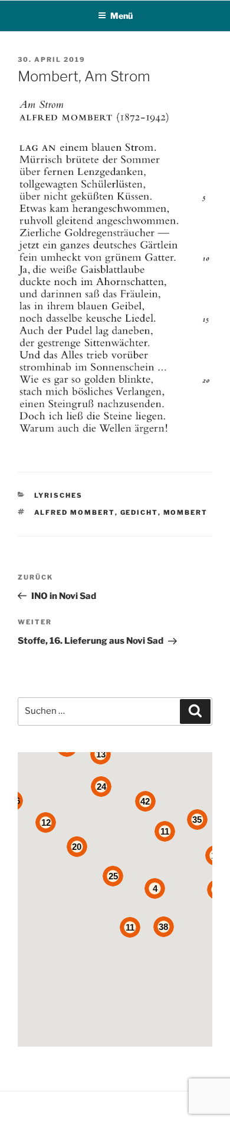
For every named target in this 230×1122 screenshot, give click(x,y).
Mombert (185, 512)
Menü (121, 16)
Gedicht (139, 512)
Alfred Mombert (74, 512)
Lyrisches (58, 495)
